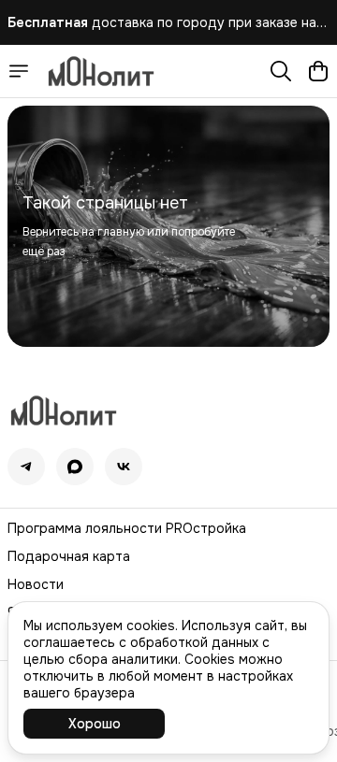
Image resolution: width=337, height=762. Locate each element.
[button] (26, 466)
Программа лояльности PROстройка (126, 528)
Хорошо (94, 723)
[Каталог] (18, 71)
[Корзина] (318, 71)
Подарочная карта (68, 556)
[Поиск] (281, 71)
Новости (35, 584)
